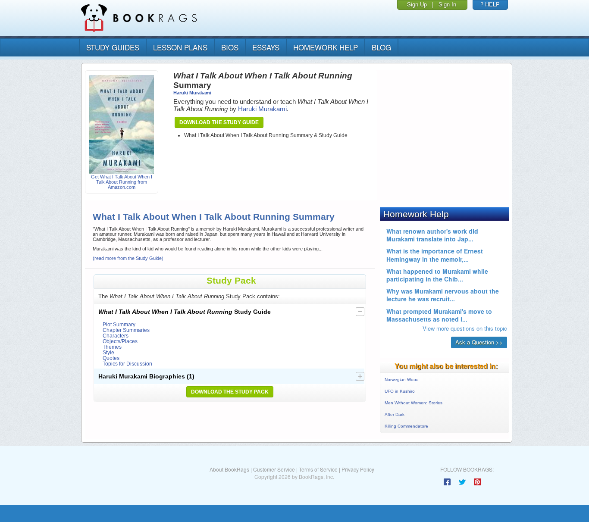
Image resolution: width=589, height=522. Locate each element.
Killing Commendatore (406, 426)
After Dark (394, 414)
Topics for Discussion (127, 363)
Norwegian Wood (402, 379)
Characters (115, 335)
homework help (325, 47)
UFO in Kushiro (400, 391)
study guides (112, 47)
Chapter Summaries (126, 330)
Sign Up (417, 4)
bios (229, 47)
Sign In (447, 4)
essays (265, 47)
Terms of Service (318, 469)
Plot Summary (119, 324)
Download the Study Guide (219, 122)
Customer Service (274, 469)
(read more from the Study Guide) (128, 258)
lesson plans (180, 47)
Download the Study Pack (230, 392)
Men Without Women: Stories (413, 402)
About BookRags (229, 469)
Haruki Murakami (192, 92)
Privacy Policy (357, 469)
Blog (381, 47)
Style (108, 352)
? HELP (490, 4)
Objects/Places (120, 341)
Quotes (111, 358)
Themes (112, 347)
